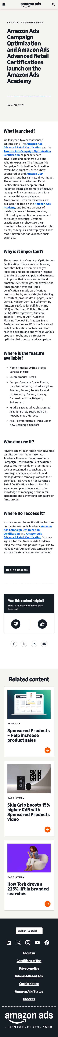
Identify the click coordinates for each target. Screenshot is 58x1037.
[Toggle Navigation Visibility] (4, 4)
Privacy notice (29, 968)
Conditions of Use (29, 961)
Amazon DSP (34, 173)
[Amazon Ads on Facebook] (46, 943)
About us (29, 953)
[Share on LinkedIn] (34, 644)
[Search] (53, 4)
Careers (29, 999)
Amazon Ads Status (29, 991)
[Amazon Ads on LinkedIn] (8, 943)
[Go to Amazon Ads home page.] (29, 1017)
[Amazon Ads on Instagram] (27, 943)
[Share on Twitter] (24, 644)
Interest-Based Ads (29, 976)
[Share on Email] (44, 644)
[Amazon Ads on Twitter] (18, 943)
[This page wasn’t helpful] (16, 624)
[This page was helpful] (42, 624)
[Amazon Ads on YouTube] (37, 943)
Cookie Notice (29, 984)
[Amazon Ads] (28, 4)
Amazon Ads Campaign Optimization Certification (28, 529)
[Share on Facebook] (14, 644)
